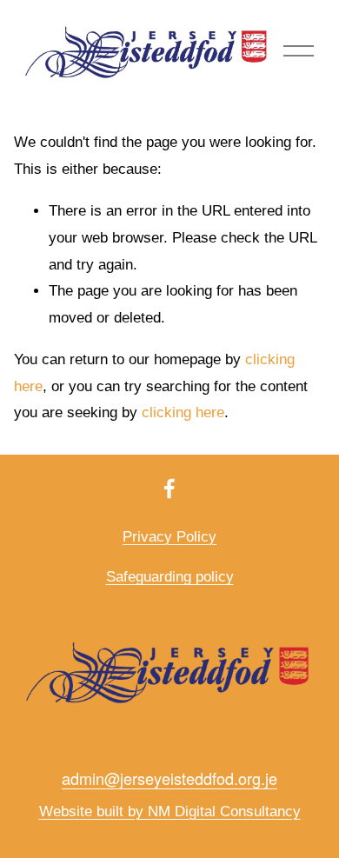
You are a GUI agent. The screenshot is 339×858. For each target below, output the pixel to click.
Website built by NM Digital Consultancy (170, 811)
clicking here (183, 412)
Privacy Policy (169, 537)
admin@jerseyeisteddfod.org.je (169, 778)
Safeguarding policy (170, 577)
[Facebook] (169, 488)
